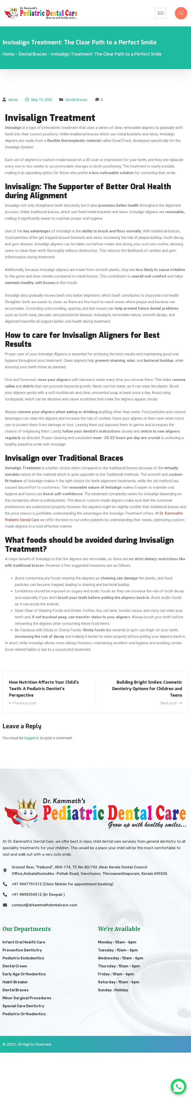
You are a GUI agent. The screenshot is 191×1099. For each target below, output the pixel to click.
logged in (31, 738)
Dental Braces (76, 100)
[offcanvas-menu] (181, 13)
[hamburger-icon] (160, 13)
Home (8, 54)
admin (13, 100)
